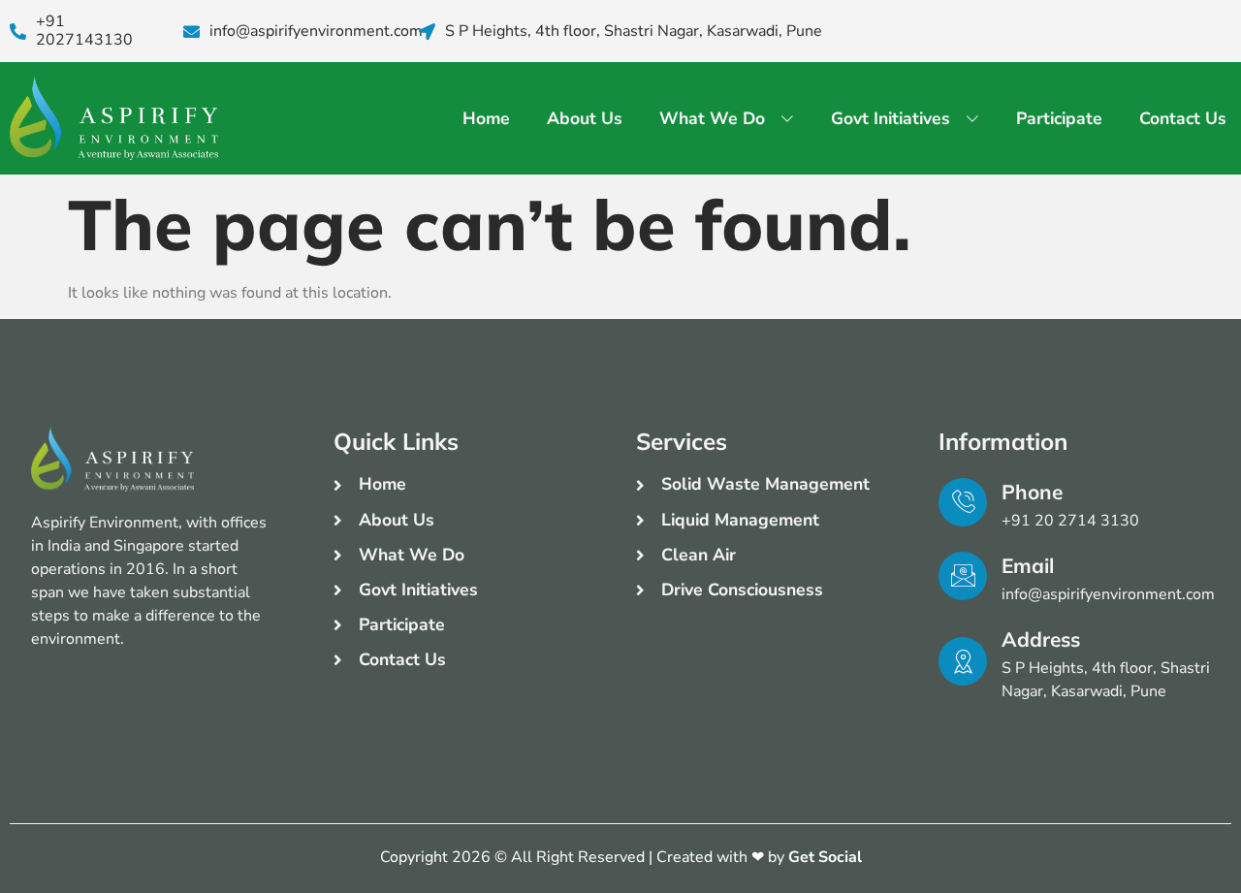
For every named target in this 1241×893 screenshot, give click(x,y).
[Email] (963, 576)
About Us (584, 118)
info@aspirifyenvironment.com (316, 31)
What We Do (712, 118)
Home (486, 118)
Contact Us (1182, 118)
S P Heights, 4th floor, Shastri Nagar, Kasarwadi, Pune (633, 31)
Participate (1059, 118)
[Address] (963, 661)
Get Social (825, 857)
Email (1028, 565)
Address (1041, 639)
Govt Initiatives (890, 118)
